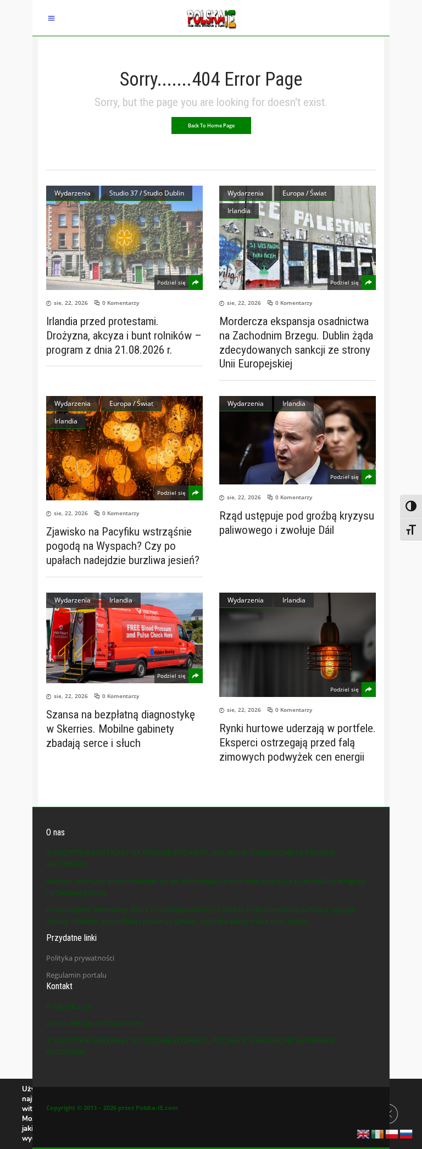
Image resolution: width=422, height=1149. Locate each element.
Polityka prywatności (80, 958)
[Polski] (392, 1133)
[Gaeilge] (378, 1133)
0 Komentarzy (120, 302)
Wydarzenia (72, 193)
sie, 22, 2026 (71, 302)
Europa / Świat (304, 193)
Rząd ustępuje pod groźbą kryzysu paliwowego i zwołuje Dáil (296, 523)
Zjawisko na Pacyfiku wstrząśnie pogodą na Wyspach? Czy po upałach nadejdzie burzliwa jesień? (122, 546)
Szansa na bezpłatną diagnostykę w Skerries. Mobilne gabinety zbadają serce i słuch (120, 729)
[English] (364, 1133)
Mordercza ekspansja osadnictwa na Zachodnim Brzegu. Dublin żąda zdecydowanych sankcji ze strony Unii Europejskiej (296, 343)
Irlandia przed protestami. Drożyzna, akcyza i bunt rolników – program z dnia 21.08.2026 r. (124, 335)
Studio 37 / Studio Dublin (146, 193)
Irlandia (239, 210)
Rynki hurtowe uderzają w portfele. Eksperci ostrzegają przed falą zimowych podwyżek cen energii (297, 742)
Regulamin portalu (76, 975)
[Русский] (406, 1133)
